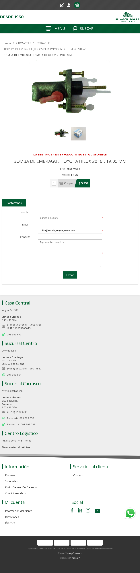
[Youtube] (98, 511)
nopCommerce (75, 553)
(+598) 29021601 (17, 368)
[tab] (14, 203)
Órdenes (10, 523)
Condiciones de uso (16, 493)
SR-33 (74, 174)
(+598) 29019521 (17, 324)
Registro (63, 5)
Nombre (25, 212)
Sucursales (11, 481)
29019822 (35, 368)
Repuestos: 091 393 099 (21, 424)
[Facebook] (73, 510)
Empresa (10, 475)
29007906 (35, 324)
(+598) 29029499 (17, 412)
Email (25, 224)
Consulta (25, 237)
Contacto (78, 475)
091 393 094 (14, 374)
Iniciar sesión (70, 5)
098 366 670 (14, 334)
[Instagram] (88, 510)
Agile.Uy (76, 558)
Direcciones (12, 517)
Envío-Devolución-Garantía (21, 487)
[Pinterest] (80, 510)
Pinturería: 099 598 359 (20, 418)
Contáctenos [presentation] (14, 203)
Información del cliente (18, 511)
